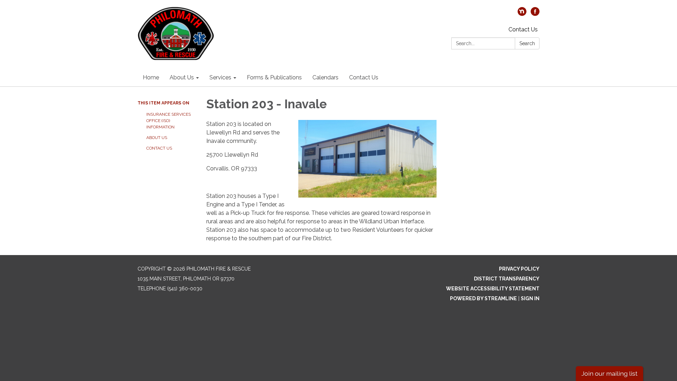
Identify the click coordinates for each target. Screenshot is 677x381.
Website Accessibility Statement (492, 288)
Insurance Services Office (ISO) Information (168, 120)
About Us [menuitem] (182, 77)
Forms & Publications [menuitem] (274, 77)
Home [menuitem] (151, 77)
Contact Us (523, 29)
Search (527, 43)
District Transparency (506, 279)
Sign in (530, 298)
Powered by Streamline (483, 298)
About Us (156, 137)
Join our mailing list (609, 373)
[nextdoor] (522, 14)
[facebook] (535, 14)
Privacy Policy (519, 269)
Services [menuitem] (220, 77)
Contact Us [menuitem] (363, 77)
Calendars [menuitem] (325, 77)
